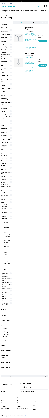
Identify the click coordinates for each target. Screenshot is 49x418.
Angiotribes (6, 222)
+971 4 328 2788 (27, 384)
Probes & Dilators (5, 161)
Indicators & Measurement (4, 99)
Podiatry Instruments (4, 154)
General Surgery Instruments (5, 76)
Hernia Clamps (7, 246)
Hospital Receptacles (4, 92)
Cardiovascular (4, 37)
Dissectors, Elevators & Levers (5, 53)
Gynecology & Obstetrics (4, 80)
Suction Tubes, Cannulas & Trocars (6, 195)
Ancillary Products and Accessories (5, 30)
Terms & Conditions (5, 408)
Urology (34, 409)
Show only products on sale (21, 22)
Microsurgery (4, 114)
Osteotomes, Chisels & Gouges (5, 138)
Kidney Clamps (7, 248)
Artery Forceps (7, 225)
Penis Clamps (7, 255)
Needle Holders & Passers (22, 408)
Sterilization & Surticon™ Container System (6, 186)
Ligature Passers (5, 282)
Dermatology (4, 47)
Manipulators (4, 111)
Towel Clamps (6, 267)
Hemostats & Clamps (12, 15)
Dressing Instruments (4, 57)
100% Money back (9, 376)
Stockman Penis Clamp (29, 28)
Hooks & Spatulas (5, 88)
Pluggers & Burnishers (3, 150)
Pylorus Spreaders (7, 261)
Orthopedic (4, 135)
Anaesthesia (4, 27)
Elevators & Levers (4, 62)
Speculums (3, 182)
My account (3, 404)
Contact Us (3, 402)
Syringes (3, 199)
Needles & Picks (5, 121)
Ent (2, 65)
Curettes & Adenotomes (4, 40)
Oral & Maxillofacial (4, 131)
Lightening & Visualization (4, 107)
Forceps (3, 72)
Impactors (3, 95)
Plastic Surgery (4, 142)
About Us (3, 401)
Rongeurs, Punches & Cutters (5, 173)
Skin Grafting (4, 179)
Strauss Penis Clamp (30, 53)
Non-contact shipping (24, 376)
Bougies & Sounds (5, 34)
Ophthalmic (4, 128)
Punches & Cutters (3, 164)
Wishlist (44, 5)
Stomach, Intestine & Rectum (5, 191)
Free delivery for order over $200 (40, 376)
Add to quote (43, 41)
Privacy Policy (4, 406)
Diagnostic (3, 50)
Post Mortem (4, 158)
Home (2, 15)
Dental (2, 44)
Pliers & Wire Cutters (4, 145)
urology (6, 15)
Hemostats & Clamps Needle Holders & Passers (6, 275)
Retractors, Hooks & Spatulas (5, 168)
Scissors (3, 176)
